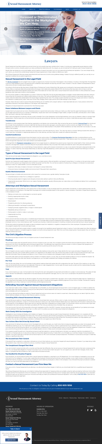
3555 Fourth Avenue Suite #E (14, 412)
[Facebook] (87, 410)
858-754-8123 (9, 416)
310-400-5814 (9, 424)
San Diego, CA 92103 (11, 414)
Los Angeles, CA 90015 (12, 422)
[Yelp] (95, 410)
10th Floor (8, 421)
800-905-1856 (89, 3)
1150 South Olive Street (12, 419)
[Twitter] (91, 410)
